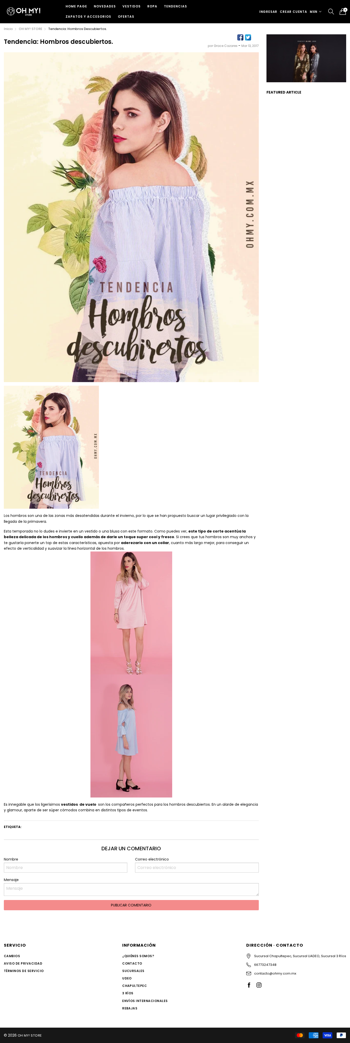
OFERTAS (126, 16)
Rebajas (129, 1008)
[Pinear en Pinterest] (256, 37)
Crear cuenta (293, 11)
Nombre (11, 859)
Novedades (105, 6)
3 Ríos (127, 993)
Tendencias (175, 6)
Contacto (132, 963)
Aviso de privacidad (23, 963)
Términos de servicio (24, 971)
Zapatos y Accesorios (88, 16)
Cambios (12, 956)
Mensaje (11, 879)
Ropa (152, 6)
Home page (76, 6)
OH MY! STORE (30, 1035)
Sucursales (133, 971)
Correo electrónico (152, 859)
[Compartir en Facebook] (240, 37)
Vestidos (131, 6)
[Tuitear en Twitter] (248, 37)
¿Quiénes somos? (138, 956)
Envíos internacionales (145, 1001)
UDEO (127, 978)
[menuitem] (76, 6)
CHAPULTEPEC (134, 986)
